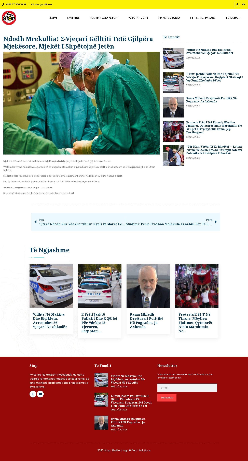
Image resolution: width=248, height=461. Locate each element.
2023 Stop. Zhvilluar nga (113, 450)
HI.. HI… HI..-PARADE (202, 18)
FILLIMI (53, 18)
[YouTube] (243, 4)
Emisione (73, 18)
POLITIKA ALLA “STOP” (104, 18)
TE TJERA (232, 18)
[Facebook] (237, 4)
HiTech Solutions (140, 450)
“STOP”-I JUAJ (138, 18)
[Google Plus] (40, 394)
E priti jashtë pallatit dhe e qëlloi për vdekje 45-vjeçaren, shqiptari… (99, 322)
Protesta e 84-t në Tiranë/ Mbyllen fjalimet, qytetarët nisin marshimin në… (195, 322)
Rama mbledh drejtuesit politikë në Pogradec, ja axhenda (211, 99)
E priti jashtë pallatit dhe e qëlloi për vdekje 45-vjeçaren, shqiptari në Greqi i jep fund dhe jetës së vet (214, 77)
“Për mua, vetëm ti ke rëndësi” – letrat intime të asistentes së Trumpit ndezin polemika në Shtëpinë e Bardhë (214, 150)
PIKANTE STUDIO (169, 18)
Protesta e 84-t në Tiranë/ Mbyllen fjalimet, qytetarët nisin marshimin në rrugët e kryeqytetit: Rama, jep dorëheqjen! (214, 127)
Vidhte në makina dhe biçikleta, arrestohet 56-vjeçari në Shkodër (209, 51)
